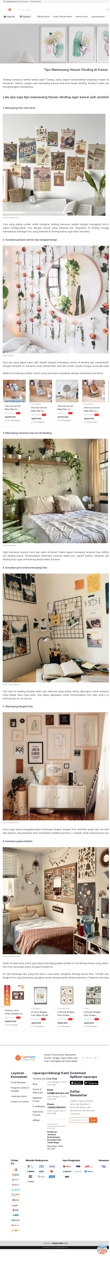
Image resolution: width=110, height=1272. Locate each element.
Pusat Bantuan (35, 2)
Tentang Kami (40, 1078)
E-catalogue (39, 1106)
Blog (35, 1084)
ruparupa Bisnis (98, 16)
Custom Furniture (20, 1101)
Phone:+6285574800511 (56, 1106)
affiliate (36, 1120)
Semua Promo (82, 16)
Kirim (93, 1120)
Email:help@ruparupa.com (58, 1091)
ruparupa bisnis (19, 1096)
